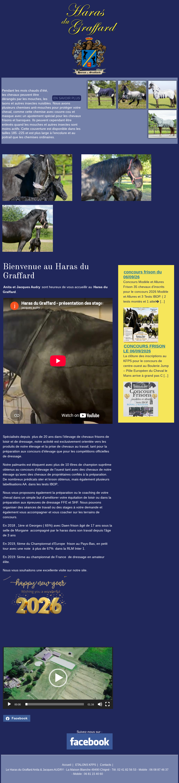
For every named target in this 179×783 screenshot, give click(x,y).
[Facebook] (90, 748)
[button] (58, 678)
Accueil (66, 764)
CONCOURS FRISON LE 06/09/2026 (144, 348)
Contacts (105, 764)
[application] (58, 678)
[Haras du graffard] (89, 21)
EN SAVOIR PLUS (66, 98)
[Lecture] (9, 704)
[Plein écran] (107, 704)
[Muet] (100, 704)
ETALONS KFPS (85, 764)
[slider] (54, 704)
